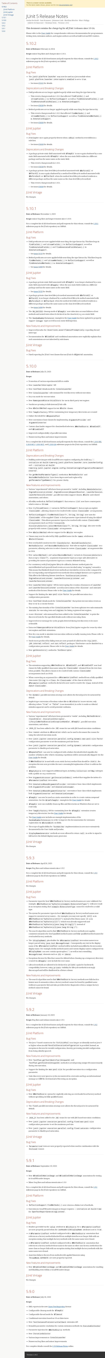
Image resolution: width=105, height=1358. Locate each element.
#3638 (40, 105)
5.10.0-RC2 (40, 444)
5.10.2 (4, 7)
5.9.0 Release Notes (60, 1346)
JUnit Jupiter (8, 12)
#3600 (40, 122)
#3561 (40, 83)
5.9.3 (3, 23)
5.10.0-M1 (97, 441)
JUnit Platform (8, 9)
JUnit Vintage (8, 15)
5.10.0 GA (52, 444)
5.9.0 (3, 31)
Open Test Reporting (56, 1306)
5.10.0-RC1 (30, 444)
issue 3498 (38, 267)
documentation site (65, 5)
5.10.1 (4, 17)
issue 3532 (38, 253)
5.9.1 (3, 28)
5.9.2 (3, 26)
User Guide (45, 33)
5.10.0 (4, 20)
